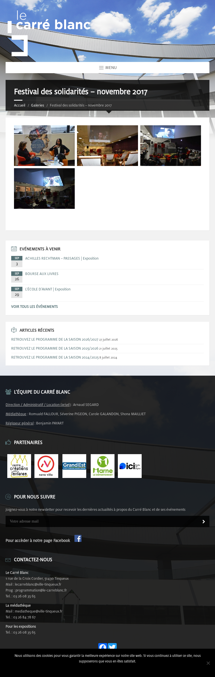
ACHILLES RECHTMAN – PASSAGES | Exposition (62, 258)
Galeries (37, 105)
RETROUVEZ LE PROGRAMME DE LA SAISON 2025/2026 (54, 348)
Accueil (19, 105)
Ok (108, 668)
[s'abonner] (204, 522)
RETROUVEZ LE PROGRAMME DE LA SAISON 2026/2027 (54, 339)
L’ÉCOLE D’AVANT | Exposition (48, 289)
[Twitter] (112, 648)
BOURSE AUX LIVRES (42, 273)
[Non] (208, 663)
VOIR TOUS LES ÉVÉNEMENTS (34, 306)
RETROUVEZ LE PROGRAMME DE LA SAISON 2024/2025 (55, 357)
